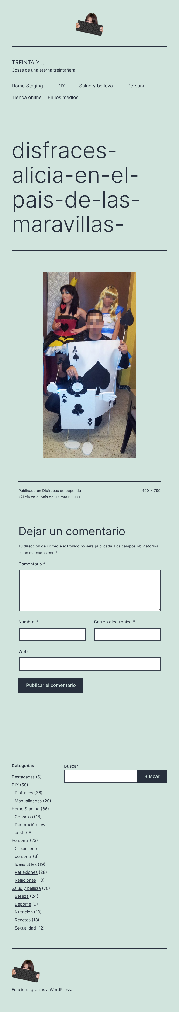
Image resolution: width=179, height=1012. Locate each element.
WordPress (60, 989)
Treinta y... (28, 62)
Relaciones (25, 880)
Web (23, 651)
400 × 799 (151, 490)
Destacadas (23, 777)
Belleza (22, 896)
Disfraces (24, 792)
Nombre (28, 621)
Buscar (71, 766)
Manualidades (28, 800)
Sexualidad (25, 928)
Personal (137, 86)
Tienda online (27, 97)
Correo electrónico (114, 621)
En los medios (63, 97)
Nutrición (24, 912)
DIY (61, 86)
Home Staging (27, 86)
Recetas (23, 919)
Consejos (24, 816)
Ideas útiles (26, 864)
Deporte (23, 904)
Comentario (31, 563)
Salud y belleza (96, 86)
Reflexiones (26, 872)
